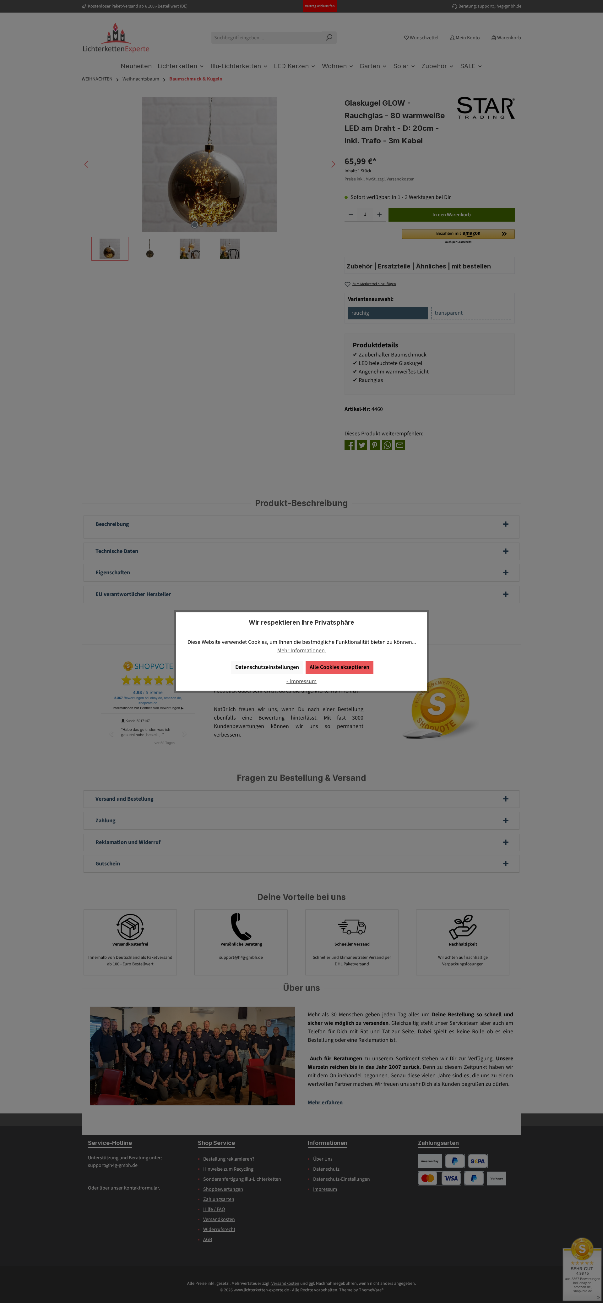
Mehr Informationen (301, 650)
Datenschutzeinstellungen (267, 667)
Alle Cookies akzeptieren (339, 667)
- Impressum (301, 681)
